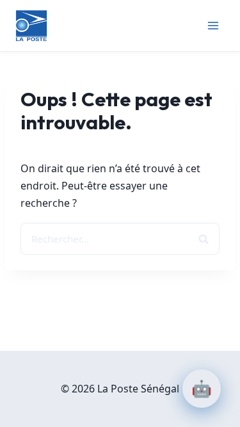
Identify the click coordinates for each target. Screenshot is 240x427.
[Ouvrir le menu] (213, 25)
